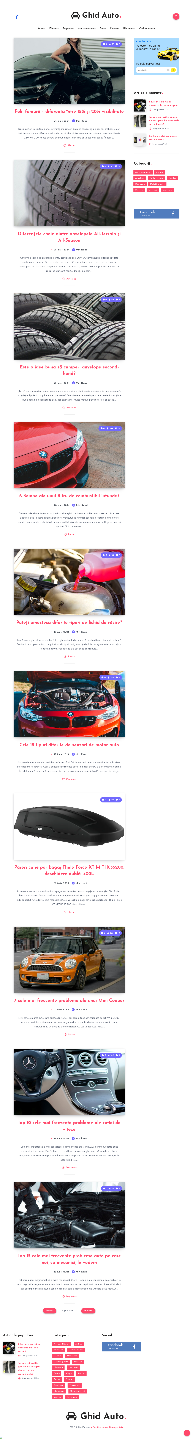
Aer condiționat (87, 28)
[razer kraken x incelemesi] (96, 1438)
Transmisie (71, 1168)
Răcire (71, 657)
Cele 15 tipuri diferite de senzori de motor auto (69, 745)
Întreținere (72, 1397)
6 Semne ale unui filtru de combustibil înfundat (69, 496)
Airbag (159, 172)
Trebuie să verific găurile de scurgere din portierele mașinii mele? (164, 121)
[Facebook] (17, 17)
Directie (114, 28)
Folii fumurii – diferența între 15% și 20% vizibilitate (69, 111)
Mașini (71, 1034)
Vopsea (57, 1397)
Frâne (103, 28)
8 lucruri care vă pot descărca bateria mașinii (30, 1348)
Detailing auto (157, 184)
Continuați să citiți (110, 95)
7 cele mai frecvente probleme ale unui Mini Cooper (69, 1000)
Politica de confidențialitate (108, 1427)
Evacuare (167, 190)
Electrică (54, 28)
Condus (172, 178)
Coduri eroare (147, 28)
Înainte (88, 1311)
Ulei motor (129, 28)
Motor (41, 28)
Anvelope (71, 279)
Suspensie (58, 1385)
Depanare (68, 28)
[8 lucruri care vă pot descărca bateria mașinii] (140, 105)
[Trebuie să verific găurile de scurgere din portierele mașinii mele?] (140, 121)
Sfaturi (71, 146)
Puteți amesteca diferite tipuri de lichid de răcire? (69, 622)
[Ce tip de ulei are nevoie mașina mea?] (140, 140)
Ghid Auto (99, 16)
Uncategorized (77, 1391)
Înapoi (49, 1311)
